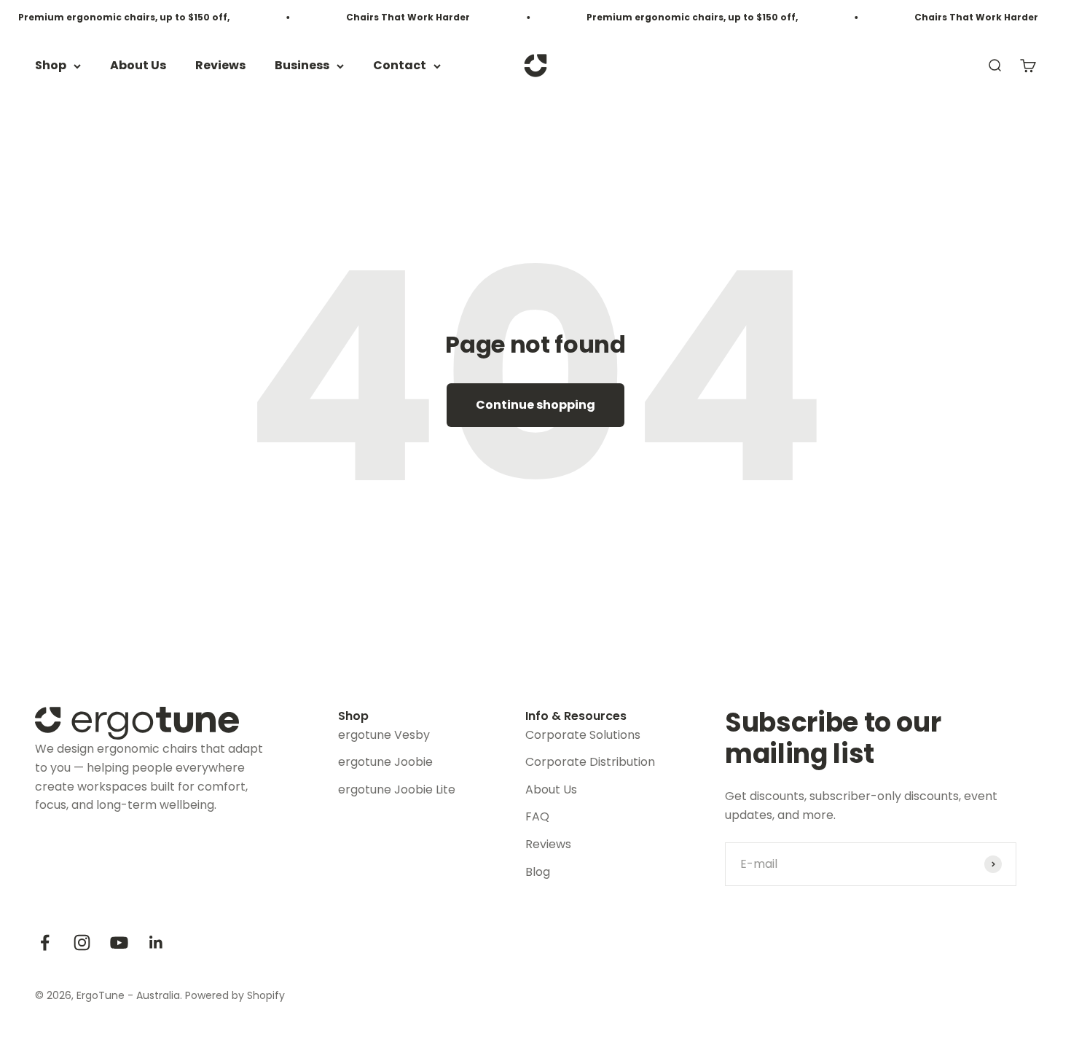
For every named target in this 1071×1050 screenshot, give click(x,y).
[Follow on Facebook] (45, 942)
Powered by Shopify (235, 995)
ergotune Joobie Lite (396, 789)
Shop (50, 66)
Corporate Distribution (590, 761)
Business (302, 66)
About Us (138, 66)
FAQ (537, 816)
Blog (537, 871)
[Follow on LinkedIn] (156, 942)
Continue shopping (535, 404)
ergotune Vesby (384, 734)
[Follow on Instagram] (82, 942)
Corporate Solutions (582, 734)
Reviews (220, 66)
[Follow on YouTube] (119, 942)
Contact (399, 66)
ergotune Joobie (385, 761)
